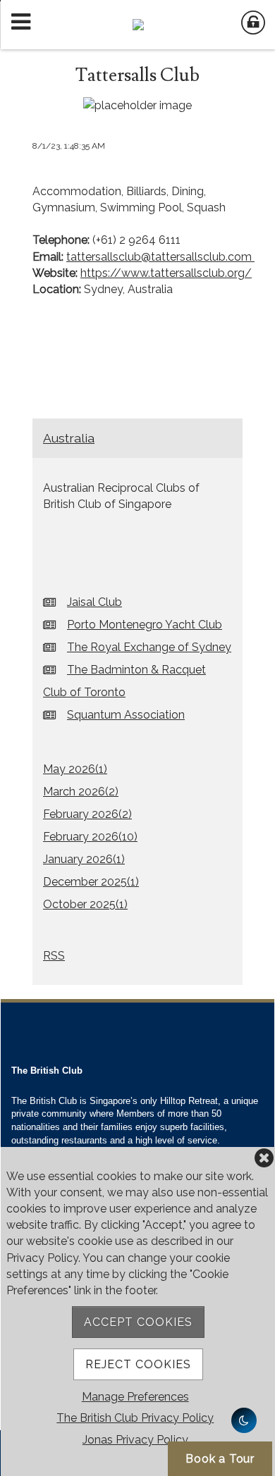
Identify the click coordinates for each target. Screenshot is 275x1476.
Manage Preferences (135, 1396)
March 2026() (80, 791)
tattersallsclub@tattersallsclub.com (159, 256)
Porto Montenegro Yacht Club (144, 624)
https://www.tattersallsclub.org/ (166, 273)
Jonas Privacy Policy (135, 1439)
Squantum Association (126, 714)
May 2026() (75, 769)
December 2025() (91, 881)
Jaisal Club (94, 602)
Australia (68, 437)
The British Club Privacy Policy (135, 1418)
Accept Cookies (138, 1322)
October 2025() (85, 904)
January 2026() (84, 859)
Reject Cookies (138, 1364)
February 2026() (87, 814)
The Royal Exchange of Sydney (149, 647)
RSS (54, 955)
